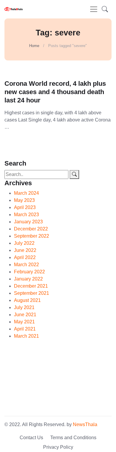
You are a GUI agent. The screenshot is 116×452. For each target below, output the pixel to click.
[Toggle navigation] (93, 9)
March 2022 (26, 264)
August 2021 (27, 300)
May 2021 (24, 321)
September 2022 (31, 236)
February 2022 (29, 271)
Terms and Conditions (73, 437)
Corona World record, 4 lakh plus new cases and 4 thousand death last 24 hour (55, 92)
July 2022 (24, 243)
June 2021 (25, 314)
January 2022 (28, 278)
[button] (105, 9)
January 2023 (28, 221)
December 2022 (31, 228)
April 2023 (25, 207)
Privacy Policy (58, 447)
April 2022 (25, 257)
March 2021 (26, 336)
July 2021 (24, 307)
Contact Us (31, 437)
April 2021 (25, 328)
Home (34, 45)
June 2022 (25, 250)
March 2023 (26, 214)
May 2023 (24, 200)
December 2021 (31, 286)
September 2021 (31, 293)
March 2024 (26, 193)
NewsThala (85, 424)
